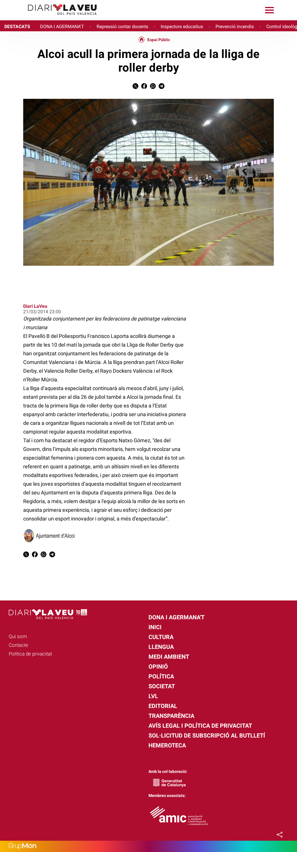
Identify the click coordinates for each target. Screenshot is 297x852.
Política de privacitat (30, 654)
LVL (153, 696)
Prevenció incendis (234, 26)
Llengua (161, 646)
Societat (161, 686)
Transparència (171, 715)
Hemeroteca (167, 745)
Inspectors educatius (182, 26)
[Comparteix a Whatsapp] (153, 87)
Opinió (158, 666)
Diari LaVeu (35, 306)
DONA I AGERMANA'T (62, 26)
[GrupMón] (148, 846)
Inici (155, 627)
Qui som (18, 636)
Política (161, 676)
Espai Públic (158, 40)
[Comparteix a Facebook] (144, 87)
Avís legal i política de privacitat (200, 725)
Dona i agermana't (176, 617)
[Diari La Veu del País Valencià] (51, 17)
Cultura (160, 636)
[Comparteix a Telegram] (161, 87)
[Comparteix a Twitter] (135, 87)
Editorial (162, 705)
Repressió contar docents (122, 26)
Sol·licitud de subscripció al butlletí (206, 735)
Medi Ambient (168, 656)
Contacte (18, 645)
